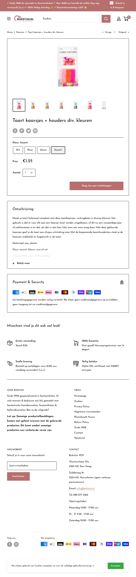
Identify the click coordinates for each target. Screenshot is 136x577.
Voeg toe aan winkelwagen (96, 185)
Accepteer (115, 566)
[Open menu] (9, 18)
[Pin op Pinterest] (21, 130)
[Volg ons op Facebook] (9, 544)
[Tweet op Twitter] (28, 130)
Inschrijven (18, 476)
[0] (126, 19)
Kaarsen (20, 32)
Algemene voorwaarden (87, 411)
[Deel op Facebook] (15, 130)
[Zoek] (106, 19)
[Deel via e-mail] (35, 130)
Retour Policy (81, 422)
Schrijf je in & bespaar (117, 5)
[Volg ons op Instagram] (16, 544)
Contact (78, 433)
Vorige (108, 32)
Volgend (122, 32)
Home (10, 32)
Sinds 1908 (80, 427)
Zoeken (78, 401)
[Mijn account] (119, 19)
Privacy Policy (81, 406)
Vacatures (79, 438)
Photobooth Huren (84, 417)
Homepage (80, 396)
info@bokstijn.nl (86, 488)
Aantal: (17, 172)
